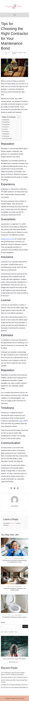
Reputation (6, 120)
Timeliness (6, 136)
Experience (6, 122)
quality (21, 421)
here (18, 662)
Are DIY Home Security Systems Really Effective (14, 687)
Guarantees (6, 124)
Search (3, 622)
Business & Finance (17, 52)
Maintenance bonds (7, 239)
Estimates (6, 131)
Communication (7, 138)
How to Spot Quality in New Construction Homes (14, 677)
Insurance (6, 127)
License (5, 129)
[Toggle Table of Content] (18, 117)
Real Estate (18, 586)
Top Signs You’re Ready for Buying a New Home (14, 684)
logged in (12, 523)
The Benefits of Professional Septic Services (14, 617)
